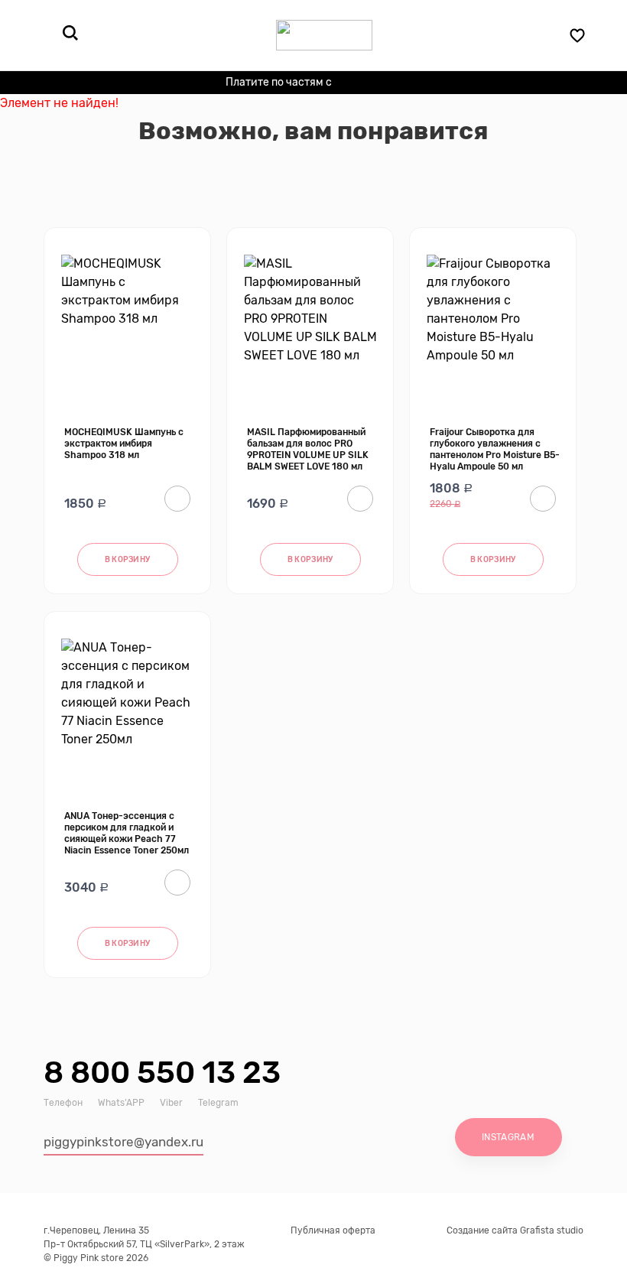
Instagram (508, 1137)
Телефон (63, 1102)
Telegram (218, 1102)
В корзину (128, 559)
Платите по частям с (308, 84)
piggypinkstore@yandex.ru (123, 1141)
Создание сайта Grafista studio (515, 1230)
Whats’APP (121, 1102)
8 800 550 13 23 (162, 1073)
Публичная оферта (333, 1230)
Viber (171, 1102)
